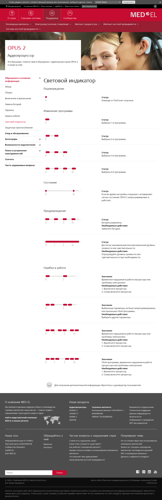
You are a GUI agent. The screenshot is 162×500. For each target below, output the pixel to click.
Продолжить (128, 2)
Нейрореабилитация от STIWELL (19, 440)
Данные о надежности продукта (135, 456)
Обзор (8, 86)
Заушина (9, 110)
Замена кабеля (12, 116)
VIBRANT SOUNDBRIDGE (102, 416)
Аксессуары (11, 139)
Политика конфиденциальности (116, 480)
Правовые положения (140, 480)
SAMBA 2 (73, 416)
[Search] (155, 6)
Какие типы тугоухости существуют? (85, 444)
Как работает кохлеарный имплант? (85, 447)
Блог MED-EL (10, 453)
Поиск (60, 472)
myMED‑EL (58, 6)
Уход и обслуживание (17, 133)
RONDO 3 (73, 410)
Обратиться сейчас (72, 6)
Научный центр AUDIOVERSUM (18, 444)
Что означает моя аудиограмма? (83, 456)
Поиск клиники (46, 6)
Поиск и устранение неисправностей (16, 152)
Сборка (8, 92)
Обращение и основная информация (17, 80)
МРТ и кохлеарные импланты (134, 453)
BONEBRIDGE (97, 413)
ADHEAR (72, 420)
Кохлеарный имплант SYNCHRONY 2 (108, 410)
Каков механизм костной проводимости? (87, 460)
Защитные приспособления (19, 127)
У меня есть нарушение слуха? (82, 440)
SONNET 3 (73, 413)
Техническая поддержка (140, 410)
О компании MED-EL (31, 6)
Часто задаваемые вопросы (20, 165)
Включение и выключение (18, 98)
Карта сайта (96, 480)
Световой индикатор (15, 121)
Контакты (48, 447)
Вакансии (48, 444)
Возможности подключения (20, 144)
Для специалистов (89, 6)
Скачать (9, 159)
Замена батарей (13, 104)
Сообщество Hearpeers (15, 447)
